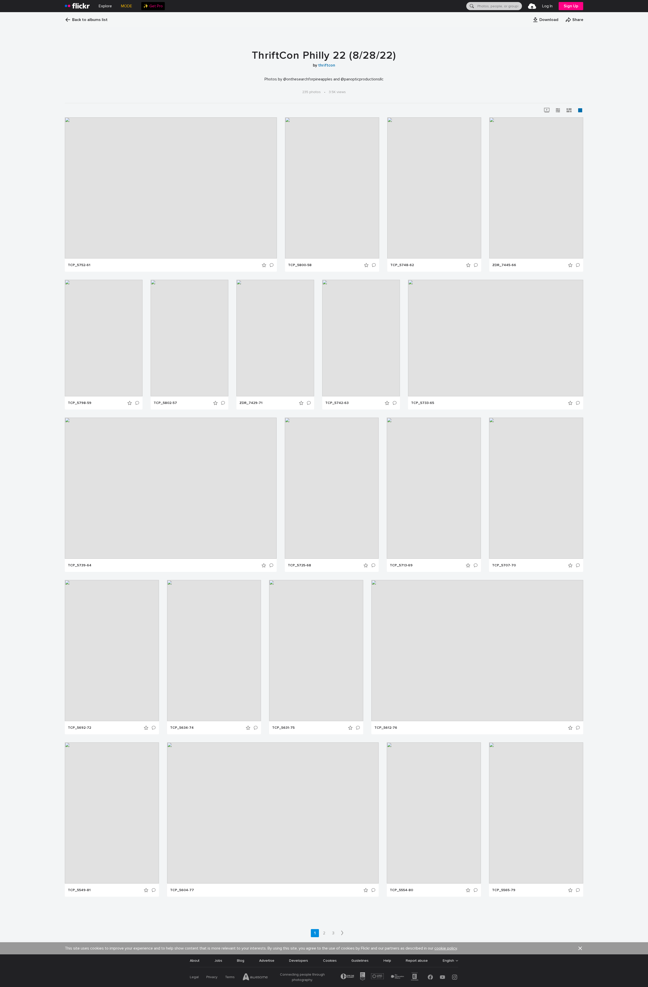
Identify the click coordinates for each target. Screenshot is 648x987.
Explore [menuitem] (105, 6)
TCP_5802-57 (165, 403)
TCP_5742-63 (337, 403)
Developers (298, 960)
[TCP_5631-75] (316, 650)
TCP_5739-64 (79, 565)
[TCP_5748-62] (434, 188)
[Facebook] (430, 977)
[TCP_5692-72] (112, 650)
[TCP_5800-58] (332, 188)
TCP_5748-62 (402, 265)
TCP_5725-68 (299, 565)
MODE (126, 6)
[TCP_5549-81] (112, 813)
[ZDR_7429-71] (275, 338)
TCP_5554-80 (401, 890)
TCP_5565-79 (503, 890)
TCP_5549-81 (79, 890)
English (448, 961)
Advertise (266, 960)
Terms (230, 977)
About (194, 960)
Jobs (218, 960)
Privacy (211, 977)
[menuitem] (153, 6)
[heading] (77, 6)
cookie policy (445, 948)
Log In (547, 6)
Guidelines (360, 960)
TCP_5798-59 (79, 403)
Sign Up (571, 6)
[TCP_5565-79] (536, 813)
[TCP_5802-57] (189, 338)
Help (387, 960)
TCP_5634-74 (182, 728)
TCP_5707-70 (504, 565)
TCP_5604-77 (182, 890)
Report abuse (417, 960)
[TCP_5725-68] (332, 488)
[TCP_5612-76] (477, 650)
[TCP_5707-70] (536, 488)
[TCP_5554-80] (434, 813)
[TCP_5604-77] (273, 813)
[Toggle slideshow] (547, 110)
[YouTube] (442, 977)
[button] (545, 20)
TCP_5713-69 (401, 565)
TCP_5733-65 (422, 403)
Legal (194, 977)
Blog (240, 960)
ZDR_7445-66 (504, 265)
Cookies (330, 960)
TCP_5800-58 (300, 265)
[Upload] (532, 6)
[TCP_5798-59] (104, 338)
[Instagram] (455, 977)
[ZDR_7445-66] (536, 188)
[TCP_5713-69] (434, 488)
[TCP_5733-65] (495, 338)
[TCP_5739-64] (171, 488)
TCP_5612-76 (385, 728)
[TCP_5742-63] (361, 338)
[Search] (471, 6)
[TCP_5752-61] (171, 188)
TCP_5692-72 (79, 728)
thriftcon (326, 65)
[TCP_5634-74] (214, 650)
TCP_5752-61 (79, 265)
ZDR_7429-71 (250, 403)
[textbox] (499, 6)
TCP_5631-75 (283, 728)
